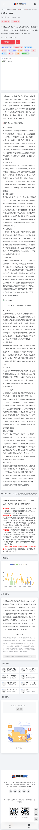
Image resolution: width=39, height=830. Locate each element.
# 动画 (20, 50)
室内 (14, 115)
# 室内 (34, 50)
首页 (3, 9)
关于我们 (7, 800)
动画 (16, 105)
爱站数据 (11, 607)
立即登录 (19, 709)
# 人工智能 (12, 50)
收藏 (16, 21)
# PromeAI (28, 47)
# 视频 (18, 54)
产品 (25, 115)
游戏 (4, 118)
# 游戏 (11, 54)
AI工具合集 (9, 9)
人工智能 (25, 96)
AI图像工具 (16, 9)
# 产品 (4, 50)
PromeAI (9, 96)
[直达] (18, 670)
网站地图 (29, 800)
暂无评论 (6, 697)
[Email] (28, 791)
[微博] (19, 791)
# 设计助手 (25, 54)
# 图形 (27, 50)
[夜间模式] (36, 819)
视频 (9, 105)
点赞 (6, 21)
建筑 (6, 115)
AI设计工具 (30, 9)
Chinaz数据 (21, 607)
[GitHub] (24, 791)
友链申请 (21, 800)
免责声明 (14, 800)
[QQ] (15, 791)
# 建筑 (4, 54)
